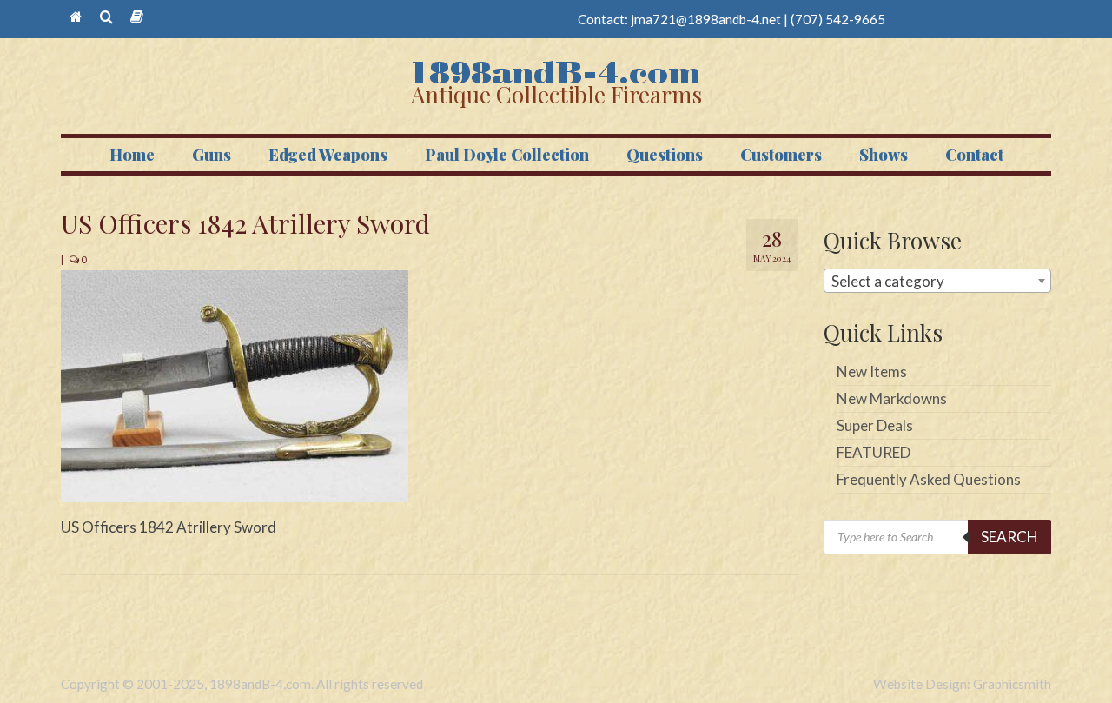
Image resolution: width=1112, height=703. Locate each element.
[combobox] (938, 281)
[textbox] (937, 281)
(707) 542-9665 (838, 19)
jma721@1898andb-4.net (706, 19)
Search (1009, 536)
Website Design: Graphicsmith (962, 684)
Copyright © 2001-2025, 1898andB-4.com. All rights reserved (242, 684)
